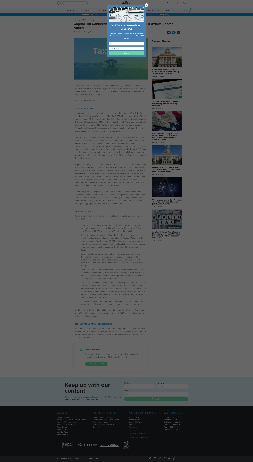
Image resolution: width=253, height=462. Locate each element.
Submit (126, 53)
